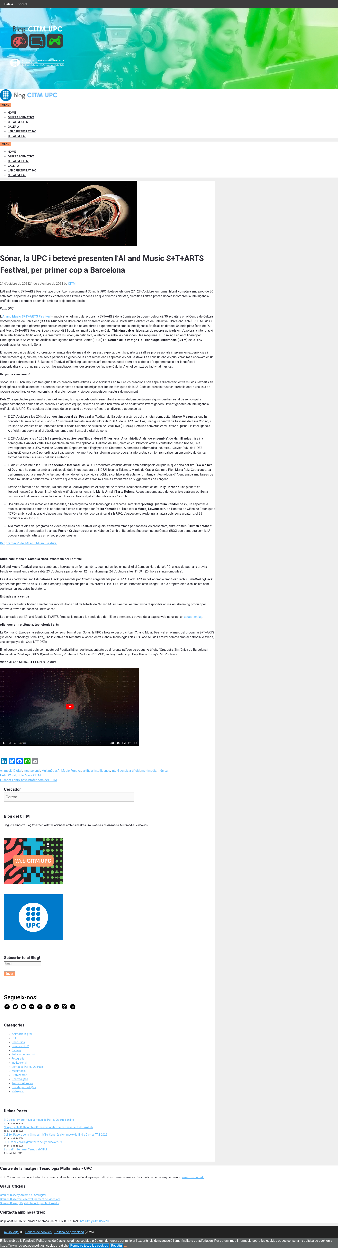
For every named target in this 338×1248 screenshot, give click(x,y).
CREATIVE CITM (18, 122)
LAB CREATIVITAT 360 (22, 131)
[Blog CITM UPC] (29, 100)
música (163, 770)
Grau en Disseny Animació (16, 1195)
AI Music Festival (69, 770)
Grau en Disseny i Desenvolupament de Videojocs (30, 1199)
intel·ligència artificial (125, 770)
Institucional (31, 770)
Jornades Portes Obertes (27, 1066)
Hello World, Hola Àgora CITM (20, 775)
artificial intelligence (96, 770)
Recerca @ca (20, 1079)
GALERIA (13, 126)
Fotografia (18, 1058)
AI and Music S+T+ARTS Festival (26, 316)
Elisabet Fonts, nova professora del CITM (28, 780)
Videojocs (18, 1091)
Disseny (16, 1050)
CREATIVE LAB (17, 136)
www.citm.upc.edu (193, 1177)
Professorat (19, 1075)
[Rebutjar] (125, 1246)
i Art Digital (39, 1195)
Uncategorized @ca (24, 1087)
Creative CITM (20, 1046)
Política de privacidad (69, 1232)
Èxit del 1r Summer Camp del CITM (25, 1149)
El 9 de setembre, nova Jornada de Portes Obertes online (39, 1119)
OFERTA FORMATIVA (21, 117)
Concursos (18, 1042)
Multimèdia (49, 770)
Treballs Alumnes (22, 1083)
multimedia (148, 770)
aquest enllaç (193, 617)
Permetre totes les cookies (89, 1245)
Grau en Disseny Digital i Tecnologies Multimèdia (29, 1203)
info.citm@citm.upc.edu (94, 1221)
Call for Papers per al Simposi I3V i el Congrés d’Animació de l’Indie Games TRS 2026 (55, 1134)
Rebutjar (116, 1245)
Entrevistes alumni (23, 1054)
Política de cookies (38, 1232)
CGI (14, 1038)
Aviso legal (11, 1232)
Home (12, 112)
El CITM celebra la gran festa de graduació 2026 (33, 1142)
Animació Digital (11, 770)
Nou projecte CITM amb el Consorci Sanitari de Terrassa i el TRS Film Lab (48, 1127)
